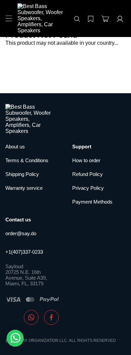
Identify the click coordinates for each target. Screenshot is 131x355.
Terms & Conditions (26, 160)
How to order (86, 160)
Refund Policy (87, 174)
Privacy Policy (88, 188)
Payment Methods (92, 202)
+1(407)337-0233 (24, 252)
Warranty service (24, 188)
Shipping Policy (22, 174)
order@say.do (20, 233)
